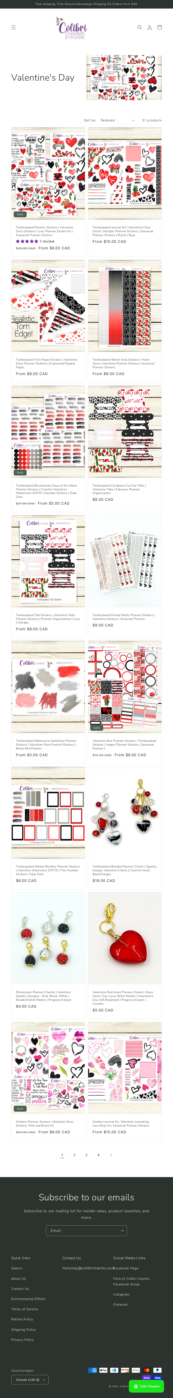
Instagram (121, 1294)
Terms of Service (24, 1309)
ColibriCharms (128, 1386)
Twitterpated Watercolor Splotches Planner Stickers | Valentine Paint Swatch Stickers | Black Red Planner (46, 745)
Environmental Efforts (28, 1299)
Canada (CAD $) (28, 1380)
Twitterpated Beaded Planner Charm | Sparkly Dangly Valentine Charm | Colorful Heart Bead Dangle (125, 870)
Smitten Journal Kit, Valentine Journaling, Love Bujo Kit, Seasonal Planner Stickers (121, 1124)
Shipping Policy (23, 1329)
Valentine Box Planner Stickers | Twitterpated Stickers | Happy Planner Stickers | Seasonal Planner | (124, 745)
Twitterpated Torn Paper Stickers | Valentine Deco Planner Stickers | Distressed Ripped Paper (46, 363)
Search (17, 1268)
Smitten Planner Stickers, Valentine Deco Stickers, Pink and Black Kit (44, 1124)
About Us (18, 1278)
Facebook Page (125, 1268)
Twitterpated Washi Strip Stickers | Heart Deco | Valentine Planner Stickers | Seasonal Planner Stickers (124, 363)
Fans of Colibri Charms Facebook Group (131, 1281)
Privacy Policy (22, 1340)
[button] (13, 27)
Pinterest (120, 1304)
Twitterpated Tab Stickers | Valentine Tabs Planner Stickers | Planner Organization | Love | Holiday (48, 619)
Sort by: (90, 120)
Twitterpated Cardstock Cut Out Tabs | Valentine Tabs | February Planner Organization (119, 489)
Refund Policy (22, 1319)
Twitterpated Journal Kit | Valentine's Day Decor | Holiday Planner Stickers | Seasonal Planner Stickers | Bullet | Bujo (123, 231)
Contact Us (20, 1289)
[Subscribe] (122, 1230)
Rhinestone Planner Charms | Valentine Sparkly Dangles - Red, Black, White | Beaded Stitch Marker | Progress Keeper (43, 996)
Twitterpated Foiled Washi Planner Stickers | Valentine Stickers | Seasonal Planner (124, 617)
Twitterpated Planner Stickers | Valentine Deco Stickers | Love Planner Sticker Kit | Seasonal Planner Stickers (44, 231)
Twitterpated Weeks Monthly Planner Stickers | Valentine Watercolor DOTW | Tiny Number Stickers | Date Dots (48, 870)
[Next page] (111, 1155)
